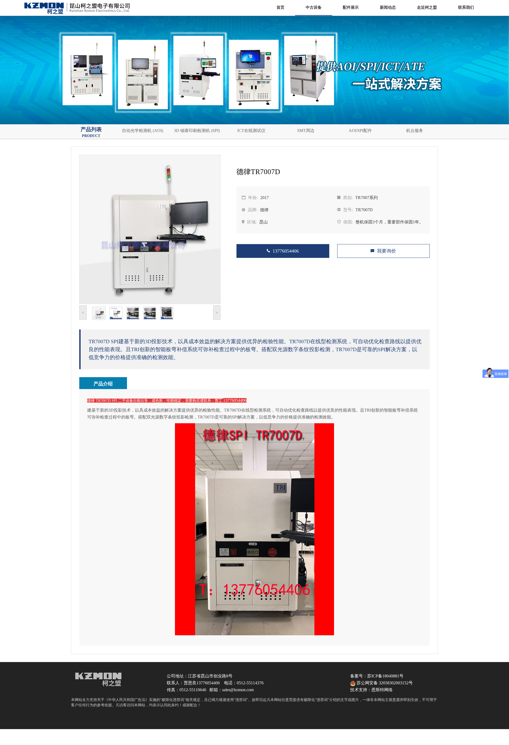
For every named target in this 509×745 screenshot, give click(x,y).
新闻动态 (388, 7)
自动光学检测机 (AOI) (142, 130)
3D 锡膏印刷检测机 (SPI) (197, 130)
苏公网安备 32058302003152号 (384, 683)
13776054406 (286, 251)
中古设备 (314, 7)
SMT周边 (305, 130)
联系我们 (466, 7)
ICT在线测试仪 (251, 130)
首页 (280, 7)
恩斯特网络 (382, 689)
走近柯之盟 (427, 7)
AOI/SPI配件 (360, 130)
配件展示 (351, 7)
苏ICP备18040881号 (385, 676)
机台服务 (414, 130)
